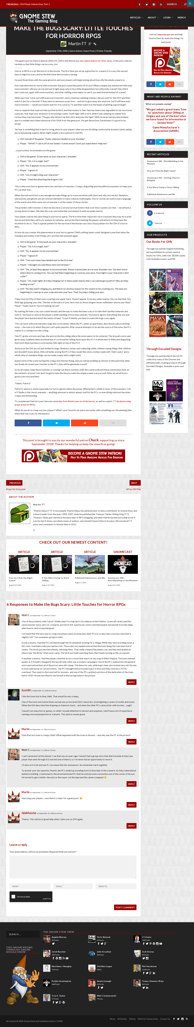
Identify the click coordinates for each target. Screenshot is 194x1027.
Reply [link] (131, 682)
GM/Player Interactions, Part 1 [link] (35, 4)
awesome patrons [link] (165, 34)
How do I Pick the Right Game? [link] (161, 171)
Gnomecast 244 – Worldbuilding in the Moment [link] (123, 579)
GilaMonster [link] (29, 813)
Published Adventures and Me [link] (90, 578)
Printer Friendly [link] (104, 50)
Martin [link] (26, 729)
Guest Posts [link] (89, 50)
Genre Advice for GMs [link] (95, 60)
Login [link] (166, 17)
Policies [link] (132, 1019)
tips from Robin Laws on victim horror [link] (77, 401)
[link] (190, 3)
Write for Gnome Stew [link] (148, 1019)
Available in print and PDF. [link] (163, 259)
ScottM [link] (26, 690)
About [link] (152, 17)
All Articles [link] (122, 1019)
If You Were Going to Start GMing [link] (163, 187)
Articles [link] (135, 17)
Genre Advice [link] (75, 50)
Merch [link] (182, 17)
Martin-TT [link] (77, 43)
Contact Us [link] (165, 1019)
